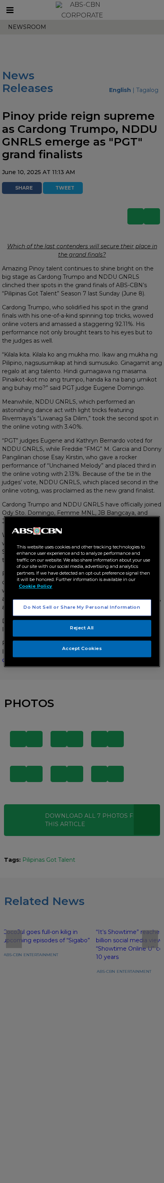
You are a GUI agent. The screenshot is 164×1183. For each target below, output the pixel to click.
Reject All (82, 628)
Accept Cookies (82, 648)
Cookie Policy (35, 586)
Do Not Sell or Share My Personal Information (81, 607)
